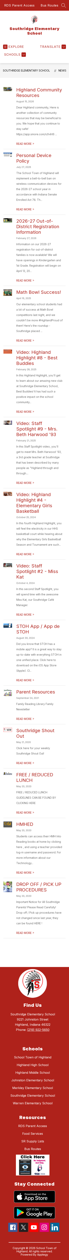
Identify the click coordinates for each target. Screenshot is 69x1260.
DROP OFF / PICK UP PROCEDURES (38, 887)
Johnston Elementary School (32, 1080)
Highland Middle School (32, 1072)
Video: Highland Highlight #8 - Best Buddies (37, 357)
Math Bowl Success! (38, 292)
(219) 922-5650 (38, 1030)
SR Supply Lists (32, 1141)
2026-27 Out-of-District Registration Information (37, 226)
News (62, 70)
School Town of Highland (32, 1057)
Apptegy (42, 1254)
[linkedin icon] (54, 1231)
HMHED (24, 824)
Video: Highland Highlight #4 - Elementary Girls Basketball (34, 503)
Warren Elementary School (33, 1103)
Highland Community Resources (39, 92)
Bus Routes (49, 5)
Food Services (32, 1133)
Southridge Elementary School (26, 70)
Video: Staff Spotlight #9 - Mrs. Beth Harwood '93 (37, 429)
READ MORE (25, 143)
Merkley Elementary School (32, 1088)
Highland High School (32, 1065)
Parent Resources (35, 692)
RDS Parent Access (19, 5)
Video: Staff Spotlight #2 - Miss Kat (37, 571)
